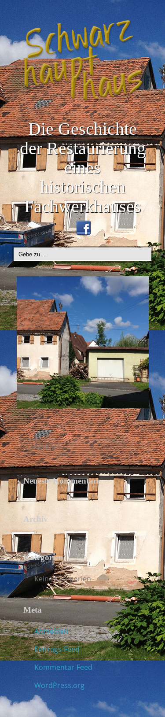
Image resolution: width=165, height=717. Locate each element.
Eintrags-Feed (57, 649)
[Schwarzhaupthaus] (82, 60)
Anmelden (51, 631)
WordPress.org (59, 685)
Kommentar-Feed (63, 667)
